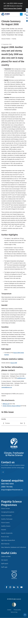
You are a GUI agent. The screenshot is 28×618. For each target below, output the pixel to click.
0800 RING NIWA (7, 484)
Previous (7, 423)
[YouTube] (27, 21)
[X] (27, 18)
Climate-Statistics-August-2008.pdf (12, 406)
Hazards (3, 529)
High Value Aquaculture (8, 540)
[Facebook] (27, 9)
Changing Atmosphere (7, 512)
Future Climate (5, 508)
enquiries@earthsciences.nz (12, 490)
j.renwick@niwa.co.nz (6, 387)
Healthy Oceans (5, 526)
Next (21, 423)
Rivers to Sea (5, 536)
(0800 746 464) (7, 487)
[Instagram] (27, 12)
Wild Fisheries (5, 544)
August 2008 (14, 362)
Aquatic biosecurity (6, 533)
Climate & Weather (5, 38)
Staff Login (4, 567)
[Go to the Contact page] (2, 472)
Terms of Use (14, 612)
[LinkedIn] (27, 15)
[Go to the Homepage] (5, 14)
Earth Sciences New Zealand (13, 8)
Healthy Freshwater (6, 519)
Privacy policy (17, 609)
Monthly (14, 38)
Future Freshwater (6, 515)
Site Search (4, 560)
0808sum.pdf (6, 404)
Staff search (4, 563)
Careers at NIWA (6, 556)
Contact (9, 609)
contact (19, 467)
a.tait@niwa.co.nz (21, 378)
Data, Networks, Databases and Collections (13, 547)
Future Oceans (5, 522)
